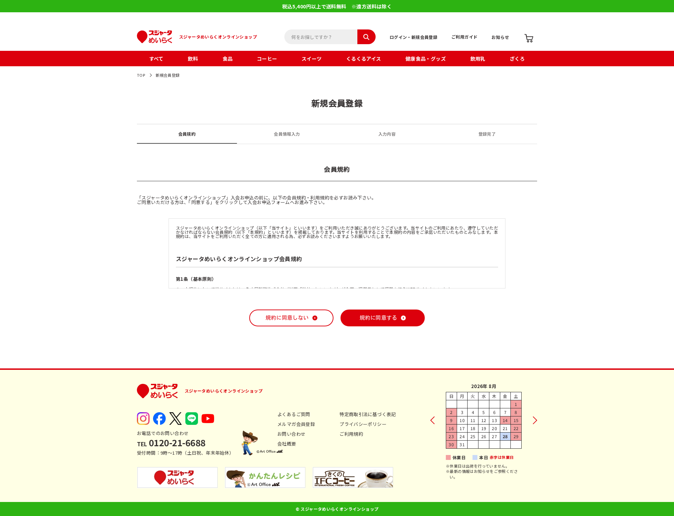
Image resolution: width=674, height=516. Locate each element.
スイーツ (312, 58)
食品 (228, 58)
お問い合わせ (291, 433)
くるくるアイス (363, 58)
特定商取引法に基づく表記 (367, 414)
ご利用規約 (351, 433)
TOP (141, 75)
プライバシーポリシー (362, 424)
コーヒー (267, 58)
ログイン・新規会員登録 (413, 37)
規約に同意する (378, 317)
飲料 (193, 58)
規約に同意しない (287, 317)
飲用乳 (477, 58)
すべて (156, 58)
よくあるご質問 (293, 414)
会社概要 (286, 443)
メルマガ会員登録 (296, 424)
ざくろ (517, 58)
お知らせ (500, 37)
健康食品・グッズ (425, 58)
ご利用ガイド (464, 37)
